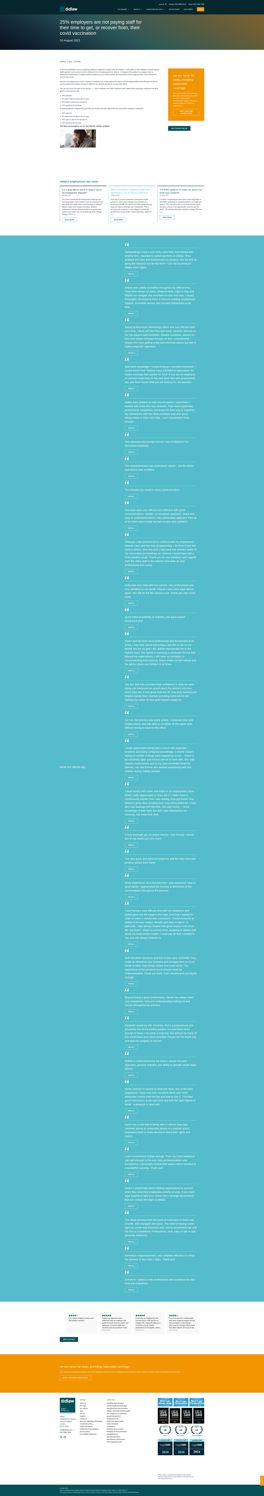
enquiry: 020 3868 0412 (177, 4)
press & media (174, 9)
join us (82, 1413)
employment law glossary (89, 1429)
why (81, 1411)
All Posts (77, 62)
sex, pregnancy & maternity (117, 1413)
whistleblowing (112, 1434)
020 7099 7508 (65, 1432)
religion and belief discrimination (118, 1411)
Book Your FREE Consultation (186, 112)
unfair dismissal (112, 1424)
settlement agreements (115, 1421)
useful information (86, 1426)
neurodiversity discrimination (117, 1408)
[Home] (68, 8)
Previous (63, 62)
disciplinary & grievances (116, 1439)
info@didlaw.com (66, 1430)
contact (200, 9)
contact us (83, 1419)
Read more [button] (106, 1330)
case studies (188, 9)
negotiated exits (112, 1419)
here (92, 88)
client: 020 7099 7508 (196, 4)
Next (70, 62)
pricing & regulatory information (91, 1421)
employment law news (154, 9)
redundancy (111, 1426)
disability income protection (117, 1431)
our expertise (122, 9)
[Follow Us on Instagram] (65, 1437)
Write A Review (69, 1339)
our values (83, 1408)
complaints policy (86, 1424)
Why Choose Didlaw (179, 128)
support (82, 1416)
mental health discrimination (117, 1406)
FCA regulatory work (114, 1442)
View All (131, 274)
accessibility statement (88, 1434)
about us (137, 9)
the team (83, 1406)
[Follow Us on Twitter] (61, 1437)
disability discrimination (115, 1403)
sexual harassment (114, 1416)
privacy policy (85, 1431)
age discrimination (113, 1437)
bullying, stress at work (115, 1429)
